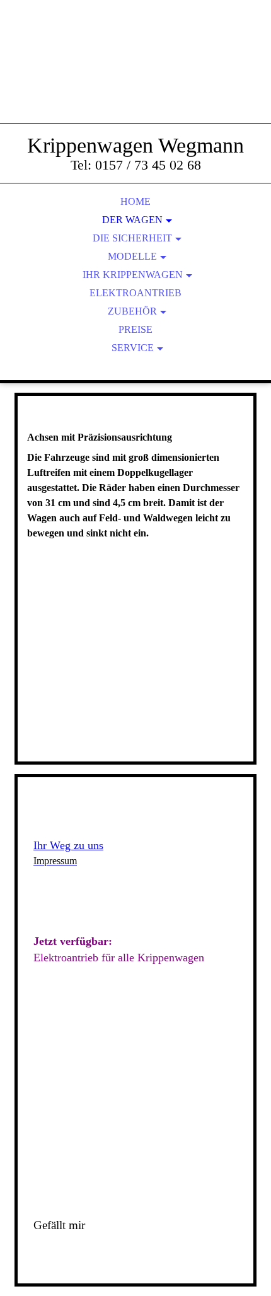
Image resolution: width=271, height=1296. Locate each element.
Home (135, 201)
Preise (135, 329)
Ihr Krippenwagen (133, 274)
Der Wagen (132, 219)
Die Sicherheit (132, 238)
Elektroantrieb (135, 292)
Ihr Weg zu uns (68, 845)
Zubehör (132, 311)
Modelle (132, 256)
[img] (135, 75)
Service (133, 347)
